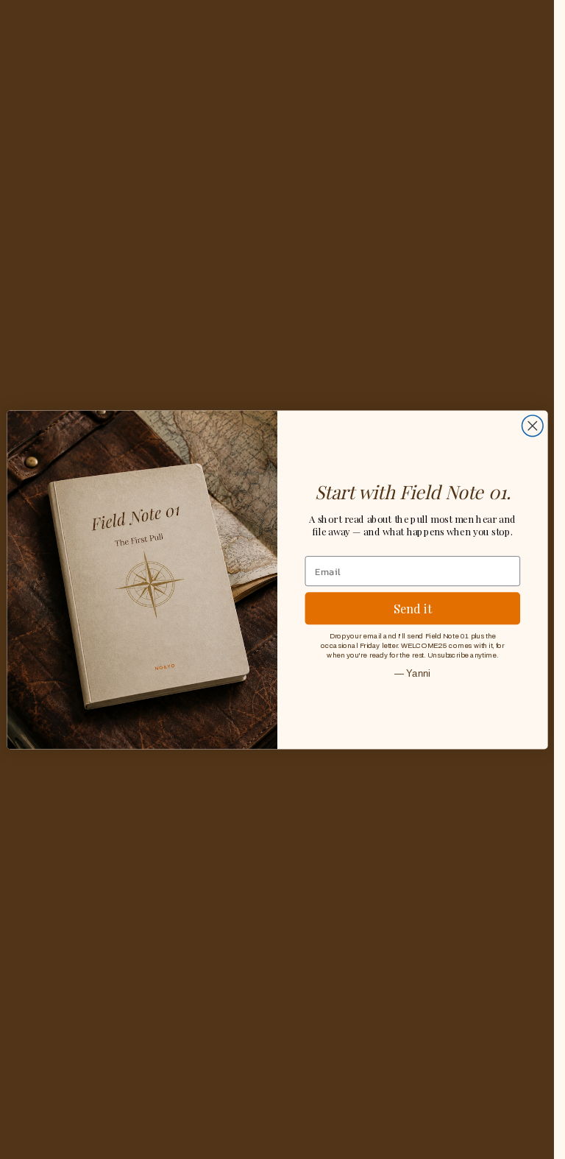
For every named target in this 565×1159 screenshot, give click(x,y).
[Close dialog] (532, 426)
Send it (412, 607)
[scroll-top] (522, 1127)
